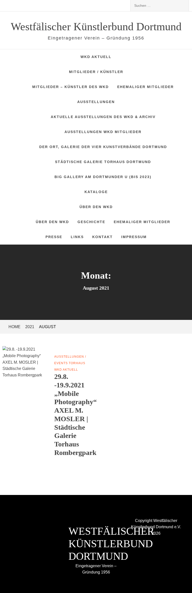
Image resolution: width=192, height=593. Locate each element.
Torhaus (77, 363)
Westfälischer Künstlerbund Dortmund (96, 27)
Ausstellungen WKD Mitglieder (103, 132)
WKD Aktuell (96, 57)
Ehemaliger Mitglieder (145, 87)
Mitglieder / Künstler (96, 72)
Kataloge (96, 192)
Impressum (134, 237)
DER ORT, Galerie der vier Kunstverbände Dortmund (103, 147)
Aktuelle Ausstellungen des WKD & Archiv (103, 117)
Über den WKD (96, 207)
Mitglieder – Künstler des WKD (70, 87)
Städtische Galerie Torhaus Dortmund (103, 162)
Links (77, 237)
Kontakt (102, 237)
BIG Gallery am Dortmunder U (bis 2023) (103, 177)
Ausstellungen (96, 102)
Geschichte (91, 222)
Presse (54, 237)
